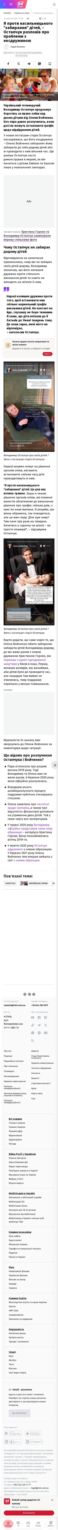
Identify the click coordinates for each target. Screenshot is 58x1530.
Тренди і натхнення (19, 1341)
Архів (33, 1089)
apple (34, 1433)
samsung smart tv (34, 1441)
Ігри (33, 1099)
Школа (12, 1306)
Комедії (12, 1284)
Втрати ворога (16, 1183)
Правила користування (15, 1081)
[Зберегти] (49, 63)
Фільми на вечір (17, 1279)
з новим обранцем (26, 860)
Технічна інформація (41, 1068)
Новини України (17, 1127)
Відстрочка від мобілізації (22, 1214)
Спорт (12, 1352)
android (13, 1433)
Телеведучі (9, 1071)
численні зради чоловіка (28, 806)
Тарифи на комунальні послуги (25, 1248)
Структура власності (41, 1083)
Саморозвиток (16, 1315)
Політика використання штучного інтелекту (15, 1095)
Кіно (11, 1267)
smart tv (13, 1441)
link (33, 1017)
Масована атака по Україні (22, 1175)
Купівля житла (16, 1337)
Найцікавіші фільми (19, 1271)
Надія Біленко (18, 47)
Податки (13, 1253)
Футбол (12, 1360)
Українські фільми (18, 1275)
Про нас (7, 1051)
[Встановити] (29, 1507)
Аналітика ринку (17, 1333)
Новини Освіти (17, 1298)
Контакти (35, 1073)
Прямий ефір (15, 1131)
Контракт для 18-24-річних (22, 1210)
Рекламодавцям (11, 1076)
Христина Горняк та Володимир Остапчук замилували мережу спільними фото (27, 235)
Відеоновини (15, 1135)
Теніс (11, 1364)
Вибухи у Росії (16, 1179)
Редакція (8, 1056)
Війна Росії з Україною (22, 1154)
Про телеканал (11, 1066)
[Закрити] (52, 1500)
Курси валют (15, 1240)
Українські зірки (22, 13)
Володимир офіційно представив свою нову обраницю (30, 828)
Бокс (11, 1356)
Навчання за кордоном (20, 1319)
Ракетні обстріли (17, 1158)
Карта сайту (37, 1094)
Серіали (13, 1288)
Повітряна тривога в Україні (23, 1170)
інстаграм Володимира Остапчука (28, 54)
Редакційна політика (14, 1061)
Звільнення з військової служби (25, 1197)
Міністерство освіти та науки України (28, 1302)
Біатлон (13, 1368)
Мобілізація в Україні (22, 1193)
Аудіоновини (15, 1139)
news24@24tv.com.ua (14, 1005)
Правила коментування (42, 1063)
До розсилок (19, 1413)
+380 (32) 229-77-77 (22, 1485)
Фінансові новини (18, 1244)
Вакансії (35, 1078)
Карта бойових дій (18, 1162)
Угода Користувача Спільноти (40, 1057)
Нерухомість (16, 1329)
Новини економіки (20, 1232)
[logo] (20, 4)
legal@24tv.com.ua (40, 1488)
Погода (12, 1144)
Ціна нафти (14, 1236)
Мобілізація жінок (18, 1206)
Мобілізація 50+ (17, 1201)
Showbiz (8, 13)
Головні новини (17, 1123)
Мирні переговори (18, 1166)
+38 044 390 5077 (39, 1005)
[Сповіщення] (54, 4)
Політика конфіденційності (12, 1088)
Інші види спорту (17, 1372)
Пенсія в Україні (17, 1257)
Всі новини (15, 1118)
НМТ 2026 (13, 1310)
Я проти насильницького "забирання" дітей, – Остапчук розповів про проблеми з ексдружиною (43, 13)
